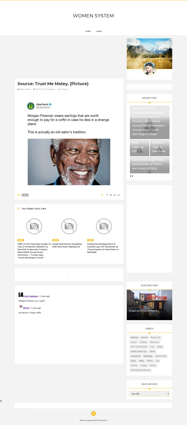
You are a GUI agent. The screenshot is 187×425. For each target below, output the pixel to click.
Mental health (160, 356)
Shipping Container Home (143, 311)
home (88, 31)
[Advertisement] (69, 57)
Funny (159, 347)
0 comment (63, 89)
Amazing (134, 337)
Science (134, 365)
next (133, 176)
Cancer (133, 342)
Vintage (144, 365)
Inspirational (135, 356)
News (25, 195)
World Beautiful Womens (140, 370)
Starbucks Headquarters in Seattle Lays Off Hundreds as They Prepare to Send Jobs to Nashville (103, 248)
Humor (152, 351)
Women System (93, 16)
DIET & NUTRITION (139, 347)
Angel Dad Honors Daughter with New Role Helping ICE (67, 245)
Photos (150, 361)
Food (152, 347)
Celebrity (143, 342)
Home (99, 31)
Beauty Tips (155, 337)
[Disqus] (69, 325)
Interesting (148, 356)
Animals (144, 337)
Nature (133, 361)
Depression (154, 342)
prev (131, 176)
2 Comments (50, 89)
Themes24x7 (101, 420)
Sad (157, 361)
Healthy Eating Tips (138, 351)
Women (153, 365)
